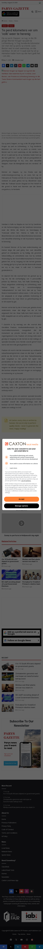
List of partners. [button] (26, 481)
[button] (21, 468)
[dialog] (21, 474)
